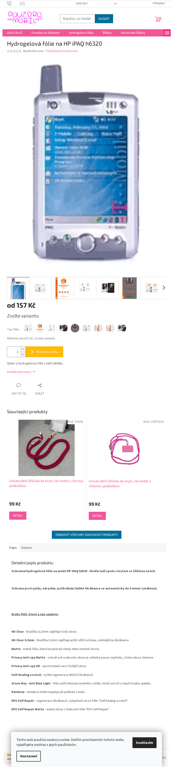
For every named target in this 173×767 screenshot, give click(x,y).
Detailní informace (19, 372)
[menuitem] (14, 32)
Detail (18, 515)
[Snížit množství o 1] (23, 354)
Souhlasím (144, 742)
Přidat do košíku (47, 352)
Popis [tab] (13, 548)
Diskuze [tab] (26, 548)
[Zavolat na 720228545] (13, 3)
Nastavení (28, 756)
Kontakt (82, 4)
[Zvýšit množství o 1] (23, 349)
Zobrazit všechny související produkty (86, 535)
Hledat (103, 18)
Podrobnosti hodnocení (61, 51)
